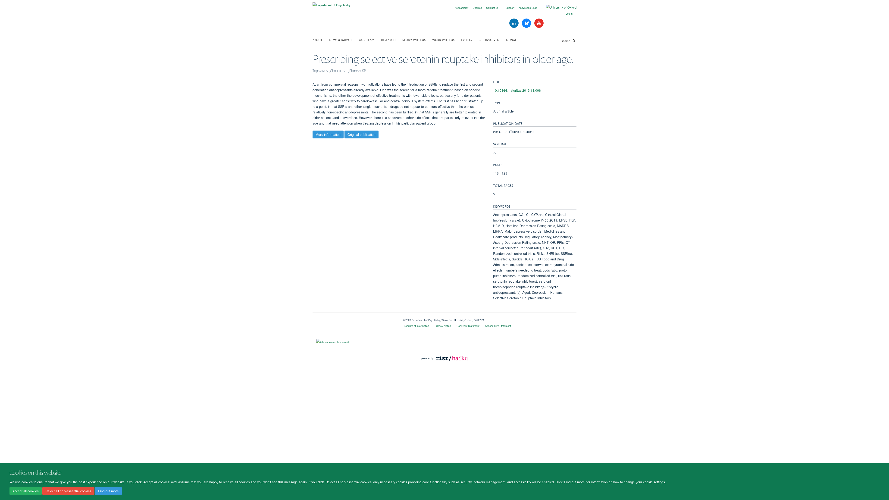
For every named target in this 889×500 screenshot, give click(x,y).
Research (388, 39)
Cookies (477, 7)
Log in (569, 13)
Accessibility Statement (498, 326)
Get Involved (489, 39)
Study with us (414, 39)
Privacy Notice (443, 326)
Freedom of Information (416, 326)
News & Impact (340, 39)
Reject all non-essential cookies (68, 491)
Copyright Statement (468, 326)
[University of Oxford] (557, 7)
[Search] (573, 40)
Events (466, 39)
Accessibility (462, 7)
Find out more (108, 491)
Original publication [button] (361, 134)
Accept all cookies (26, 491)
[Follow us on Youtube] (539, 23)
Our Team (366, 39)
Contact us (492, 7)
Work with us (443, 39)
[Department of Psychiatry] (332, 3)
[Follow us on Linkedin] (514, 23)
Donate (512, 39)
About (317, 39)
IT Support (508, 7)
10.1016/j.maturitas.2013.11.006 (517, 90)
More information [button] (328, 134)
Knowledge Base (528, 7)
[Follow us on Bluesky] (527, 23)
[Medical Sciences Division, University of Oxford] (354, 318)
